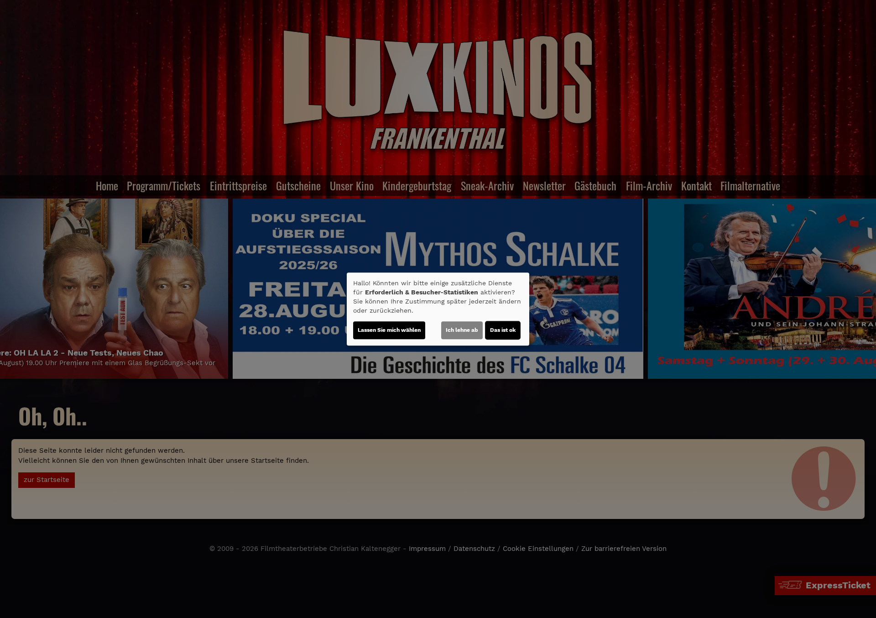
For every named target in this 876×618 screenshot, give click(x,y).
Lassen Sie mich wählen (389, 330)
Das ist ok (503, 330)
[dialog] (438, 309)
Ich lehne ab (462, 330)
